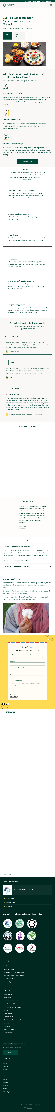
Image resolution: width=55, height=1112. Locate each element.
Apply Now (7, 36)
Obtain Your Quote (19, 36)
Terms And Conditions (10, 1029)
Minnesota (5, 1082)
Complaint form (8, 1023)
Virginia (5, 1079)
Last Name (31, 655)
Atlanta (5, 1063)
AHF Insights (7, 1010)
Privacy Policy (8, 1032)
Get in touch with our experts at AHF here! (21, 599)
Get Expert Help (13, 696)
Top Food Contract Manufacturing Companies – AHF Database (22, 750)
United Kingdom (7, 1092)
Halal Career (7, 997)
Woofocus (29, 1108)
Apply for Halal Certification (11, 966)
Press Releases (8, 994)
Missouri (5, 1088)
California (5, 1066)
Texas (4, 1073)
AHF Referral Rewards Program (12, 1007)
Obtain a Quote (27, 161)
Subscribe (10, 1052)
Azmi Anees (9, 752)
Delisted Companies (9, 1016)
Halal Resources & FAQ (10, 1004)
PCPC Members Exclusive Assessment (14, 972)
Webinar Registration (10, 982)
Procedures (7, 1026)
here (17, 219)
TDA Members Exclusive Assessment (14, 975)
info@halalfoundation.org (12, 902)
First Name (13, 655)
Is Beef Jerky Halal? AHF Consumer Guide (16, 802)
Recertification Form (9, 979)
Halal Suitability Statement (11, 1001)
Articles (23, 752)
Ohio (4, 1076)
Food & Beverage (30, 752)
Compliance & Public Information (13, 1020)
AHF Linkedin (9, 906)
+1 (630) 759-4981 (31, 1)
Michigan (5, 1085)
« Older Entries (7, 874)
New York (5, 1069)
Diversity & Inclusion (9, 1013)
